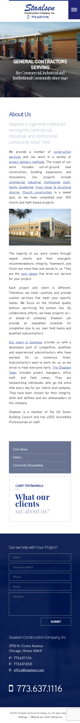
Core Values (20, 449)
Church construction (37, 192)
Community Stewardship (28, 465)
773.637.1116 (40, 17)
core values (29, 273)
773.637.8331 (23, 664)
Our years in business (25, 342)
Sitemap (22, 717)
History (17, 457)
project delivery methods (26, 162)
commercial (17, 182)
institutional (52, 182)
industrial (34, 182)
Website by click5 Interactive (46, 717)
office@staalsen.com (29, 670)
